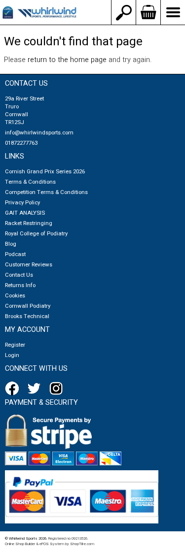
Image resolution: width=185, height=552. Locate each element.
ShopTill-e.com (82, 544)
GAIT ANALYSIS (25, 213)
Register (15, 345)
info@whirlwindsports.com (39, 133)
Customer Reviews (28, 264)
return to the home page (67, 60)
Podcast (15, 254)
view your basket (148, 12)
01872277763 (21, 143)
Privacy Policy (22, 202)
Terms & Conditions (30, 182)
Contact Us (19, 275)
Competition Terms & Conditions (46, 192)
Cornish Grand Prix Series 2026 (45, 171)
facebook (14, 388)
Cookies (15, 296)
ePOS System (51, 544)
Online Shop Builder (20, 544)
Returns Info (20, 285)
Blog (10, 244)
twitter (36, 388)
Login (12, 355)
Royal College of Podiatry (36, 233)
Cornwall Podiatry (27, 306)
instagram (58, 388)
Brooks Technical (27, 316)
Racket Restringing (28, 223)
